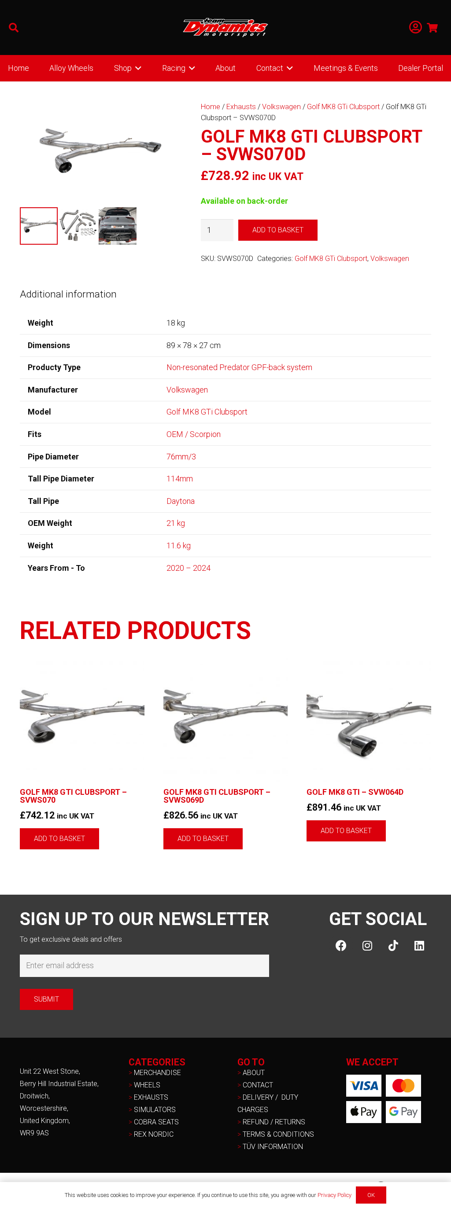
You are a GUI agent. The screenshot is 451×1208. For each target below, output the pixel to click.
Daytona (180, 501)
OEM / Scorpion (193, 434)
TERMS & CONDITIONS (278, 1134)
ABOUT (254, 1072)
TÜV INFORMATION (273, 1146)
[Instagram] (367, 945)
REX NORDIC (154, 1134)
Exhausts (241, 107)
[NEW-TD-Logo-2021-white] (225, 28)
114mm (179, 478)
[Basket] (432, 27)
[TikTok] (393, 945)
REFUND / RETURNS (274, 1122)
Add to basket (277, 230)
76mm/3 (181, 456)
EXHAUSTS (151, 1097)
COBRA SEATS (156, 1122)
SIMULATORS (155, 1109)
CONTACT (258, 1085)
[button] (13, 28)
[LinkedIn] (419, 945)
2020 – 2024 (188, 568)
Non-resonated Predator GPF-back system (239, 367)
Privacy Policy (334, 1195)
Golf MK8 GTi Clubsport (343, 107)
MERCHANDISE (157, 1072)
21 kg (175, 523)
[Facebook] (341, 945)
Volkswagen (281, 107)
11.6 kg (178, 545)
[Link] (415, 27)
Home (210, 107)
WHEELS (147, 1085)
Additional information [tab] (68, 294)
